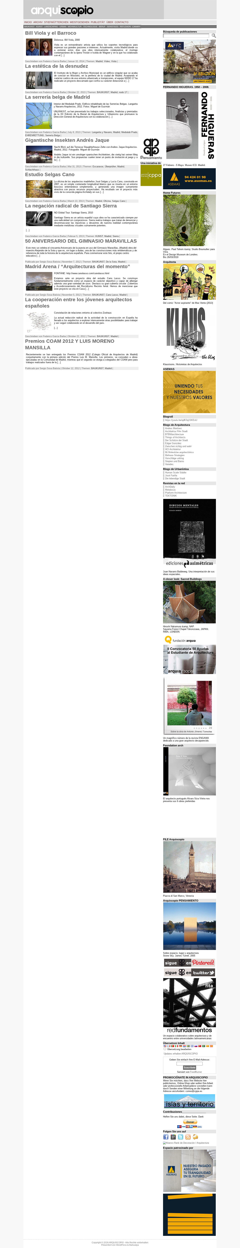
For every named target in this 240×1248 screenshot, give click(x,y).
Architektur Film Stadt (176, 431)
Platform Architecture (176, 492)
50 (81, 241)
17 (123, 92)
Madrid (99, 61)
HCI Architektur (173, 449)
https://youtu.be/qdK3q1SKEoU (181, 420)
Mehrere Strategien (174, 455)
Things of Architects (175, 437)
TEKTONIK (171, 495)
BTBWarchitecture (174, 434)
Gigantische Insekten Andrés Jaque (67, 140)
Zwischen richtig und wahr (178, 446)
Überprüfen (110, 166)
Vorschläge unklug (174, 458)
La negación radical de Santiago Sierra (71, 205)
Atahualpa (134, 1245)
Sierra (116, 236)
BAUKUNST (103, 92)
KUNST (99, 236)
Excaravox (98, 166)
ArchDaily (170, 486)
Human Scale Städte (175, 472)
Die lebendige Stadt (175, 478)
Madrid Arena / (77, 266)
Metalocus (170, 489)
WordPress (121, 1245)
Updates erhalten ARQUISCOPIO (181, 1053)
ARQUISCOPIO (116, 1242)
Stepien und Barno (174, 461)
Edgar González (173, 443)
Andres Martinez (173, 428)
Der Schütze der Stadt (176, 440)
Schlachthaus (32, 169)
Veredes (169, 464)
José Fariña (171, 475)
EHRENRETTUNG (34, 135)
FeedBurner (196, 1072)
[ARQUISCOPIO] (120, 9)
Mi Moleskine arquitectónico (179, 452)
